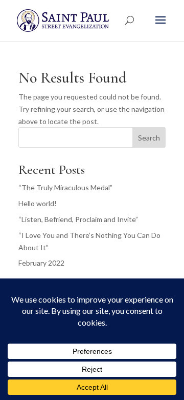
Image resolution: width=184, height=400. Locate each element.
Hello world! (37, 203)
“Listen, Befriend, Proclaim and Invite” (78, 219)
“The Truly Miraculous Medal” (65, 187)
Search (149, 137)
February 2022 (41, 262)
